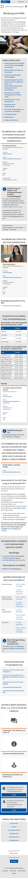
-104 (4, 419)
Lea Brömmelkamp (14, 558)
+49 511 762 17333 (7, 154)
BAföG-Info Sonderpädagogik (11, 569)
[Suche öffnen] (26, 2)
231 (4, 293)
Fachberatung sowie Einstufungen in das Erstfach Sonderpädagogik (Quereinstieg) (14, 65)
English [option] (22, 1)
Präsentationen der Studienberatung (10, 105)
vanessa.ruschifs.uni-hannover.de (12, 158)
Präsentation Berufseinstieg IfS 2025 (12, 687)
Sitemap (14, 873)
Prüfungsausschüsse (10, 114)
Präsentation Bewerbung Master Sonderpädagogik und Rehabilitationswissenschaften (14, 676)
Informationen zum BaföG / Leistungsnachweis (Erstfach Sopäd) (12, 95)
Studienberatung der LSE (12, 435)
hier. (4, 218)
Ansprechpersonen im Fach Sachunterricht (12, 100)
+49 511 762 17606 (7, 396)
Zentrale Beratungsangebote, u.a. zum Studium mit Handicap (14, 110)
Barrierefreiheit (22, 870)
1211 (4, 170)
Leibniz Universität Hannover (16, 868)
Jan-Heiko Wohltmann (9, 560)
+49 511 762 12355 (7, 272)
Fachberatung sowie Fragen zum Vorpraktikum (13, 71)
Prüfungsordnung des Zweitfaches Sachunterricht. (14, 647)
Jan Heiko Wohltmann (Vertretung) (19, 591)
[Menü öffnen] (26, 7)
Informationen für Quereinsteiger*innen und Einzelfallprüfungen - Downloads (13, 227)
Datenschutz (13, 870)
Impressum (5, 870)
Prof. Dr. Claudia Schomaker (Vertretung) (20, 617)
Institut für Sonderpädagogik (14, 6)
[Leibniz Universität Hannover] (5, 1)
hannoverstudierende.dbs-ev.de (11, 472)
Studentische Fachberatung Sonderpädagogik (12, 76)
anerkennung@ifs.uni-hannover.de (12, 207)
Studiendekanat (9, 117)
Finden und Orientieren (11, 120)
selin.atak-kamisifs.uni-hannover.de (12, 277)
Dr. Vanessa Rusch (8, 556)
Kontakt (14, 795)
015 (4, 175)
